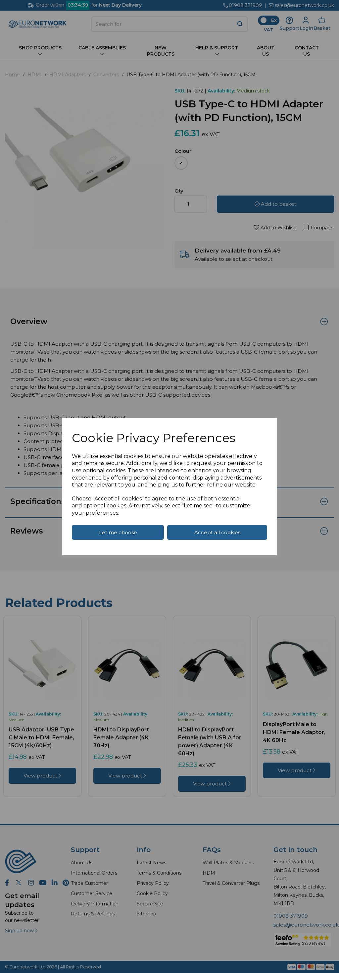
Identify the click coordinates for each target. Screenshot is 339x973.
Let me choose (118, 532)
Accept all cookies (217, 532)
